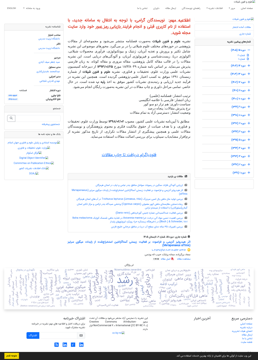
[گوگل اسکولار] (34, 153)
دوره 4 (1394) (238, 148)
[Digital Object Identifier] (33, 158)
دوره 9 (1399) (239, 107)
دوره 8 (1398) (238, 115)
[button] (174, 356)
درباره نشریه (246, 327)
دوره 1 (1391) (239, 173)
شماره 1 (242, 59)
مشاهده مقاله (183, 259)
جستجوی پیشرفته (51, 124)
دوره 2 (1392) (239, 164)
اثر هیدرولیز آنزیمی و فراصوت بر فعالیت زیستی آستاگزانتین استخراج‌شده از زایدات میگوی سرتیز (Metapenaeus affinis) (129, 192)
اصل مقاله (162, 259)
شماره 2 (242, 55)
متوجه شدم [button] (11, 356)
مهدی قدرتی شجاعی (49, 81)
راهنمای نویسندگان (191, 8)
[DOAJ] (33, 173)
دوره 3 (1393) (238, 156)
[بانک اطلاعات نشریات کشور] (34, 168)
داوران (156, 8)
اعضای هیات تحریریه (242, 331)
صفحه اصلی (247, 8)
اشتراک (33, 335)
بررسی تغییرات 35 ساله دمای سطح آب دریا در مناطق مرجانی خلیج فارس (147, 227)
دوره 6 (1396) (239, 131)
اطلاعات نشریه (215, 8)
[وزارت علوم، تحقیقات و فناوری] (34, 148)
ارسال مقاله (170, 8)
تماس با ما (142, 8)
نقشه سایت (246, 342)
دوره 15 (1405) (238, 50)
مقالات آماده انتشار (242, 27)
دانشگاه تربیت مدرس (49, 39)
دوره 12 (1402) (238, 82)
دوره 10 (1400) (239, 99)
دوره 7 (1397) (238, 123)
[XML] (141, 237)
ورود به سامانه (32, 8)
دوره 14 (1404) (238, 66)
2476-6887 (13, 99)
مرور (233, 8)
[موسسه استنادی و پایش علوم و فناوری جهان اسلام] (34, 143)
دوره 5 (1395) (238, 140)
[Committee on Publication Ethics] (34, 163)
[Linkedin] (81, 346)
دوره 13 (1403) (238, 74)
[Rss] (56, 346)
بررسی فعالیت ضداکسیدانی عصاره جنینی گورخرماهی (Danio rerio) (149, 213)
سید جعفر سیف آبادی (49, 62)
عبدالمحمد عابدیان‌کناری (48, 71)
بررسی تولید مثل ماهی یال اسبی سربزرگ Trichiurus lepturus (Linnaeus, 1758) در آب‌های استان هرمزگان (130, 199)
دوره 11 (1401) (239, 90)
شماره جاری (245, 34)
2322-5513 (13, 95)
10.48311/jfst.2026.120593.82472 (169, 250)
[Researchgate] (73, 346)
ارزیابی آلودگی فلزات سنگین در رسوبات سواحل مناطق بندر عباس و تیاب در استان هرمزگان (139, 185)
